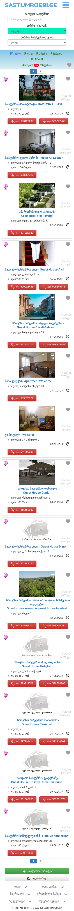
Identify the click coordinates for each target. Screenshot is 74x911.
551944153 (24, 563)
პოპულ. (57, 53)
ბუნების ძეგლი (49, 901)
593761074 (56, 799)
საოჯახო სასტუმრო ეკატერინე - (36, 780)
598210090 (56, 625)
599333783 (56, 344)
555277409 (56, 121)
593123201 (24, 121)
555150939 (24, 509)
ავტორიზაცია (40, 878)
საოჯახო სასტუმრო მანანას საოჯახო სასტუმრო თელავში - (38, 604)
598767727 (24, 174)
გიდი (17, 886)
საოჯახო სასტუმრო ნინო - (35, 546)
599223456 (24, 286)
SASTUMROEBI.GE (31, 5)
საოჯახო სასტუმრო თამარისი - (38, 722)
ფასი (29, 53)
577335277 (24, 344)
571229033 (24, 232)
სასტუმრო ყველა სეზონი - (34, 158)
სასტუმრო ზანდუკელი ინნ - (37, 836)
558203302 (24, 625)
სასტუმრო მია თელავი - (33, 104)
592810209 (56, 741)
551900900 (24, 452)
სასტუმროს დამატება (40, 871)
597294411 (24, 741)
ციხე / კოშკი (49, 886)
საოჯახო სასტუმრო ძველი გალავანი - (38, 325)
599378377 (24, 398)
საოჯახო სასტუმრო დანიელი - (38, 490)
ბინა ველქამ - (28, 381)
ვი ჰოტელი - (19, 435)
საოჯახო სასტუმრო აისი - (34, 269)
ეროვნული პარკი (49, 893)
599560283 (56, 683)
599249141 (56, 286)
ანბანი (42, 53)
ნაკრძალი (17, 893)
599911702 (24, 683)
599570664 (24, 853)
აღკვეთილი (17, 901)
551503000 (24, 799)
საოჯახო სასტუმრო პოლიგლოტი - (38, 664)
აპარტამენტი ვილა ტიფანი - (38, 213)
